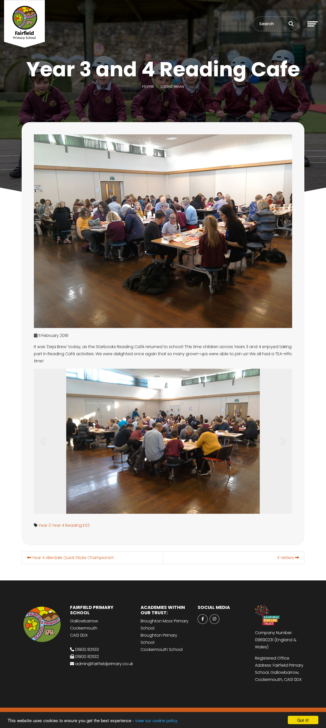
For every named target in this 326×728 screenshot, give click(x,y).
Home (148, 86)
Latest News (172, 86)
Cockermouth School (162, 649)
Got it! (303, 720)
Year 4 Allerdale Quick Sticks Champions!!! (72, 558)
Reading (73, 525)
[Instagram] (214, 619)
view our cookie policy (156, 720)
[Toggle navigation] (312, 24)
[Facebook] (202, 619)
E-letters (286, 558)
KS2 (86, 525)
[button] (43, 441)
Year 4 (58, 525)
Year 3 (44, 525)
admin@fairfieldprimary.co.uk (104, 664)
